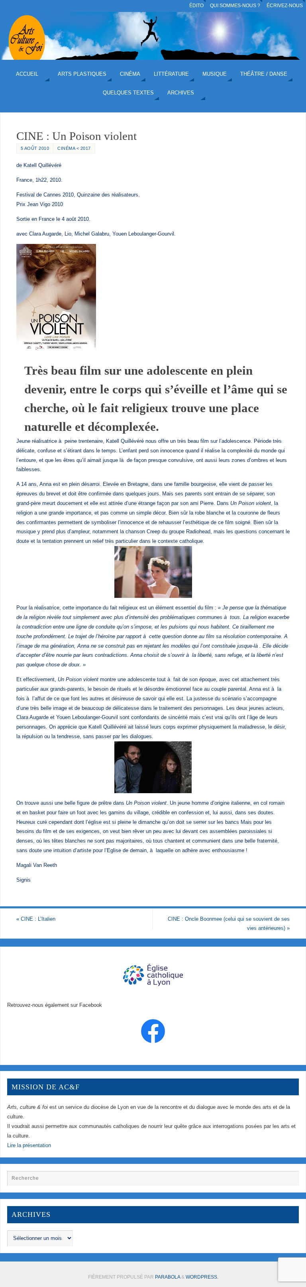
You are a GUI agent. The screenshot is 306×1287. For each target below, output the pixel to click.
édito (196, 5)
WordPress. (202, 1277)
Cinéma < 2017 (74, 148)
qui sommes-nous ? (235, 5)
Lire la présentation (29, 1145)
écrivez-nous (285, 5)
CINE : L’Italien (35, 919)
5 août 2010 (35, 148)
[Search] (289, 1181)
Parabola (167, 1277)
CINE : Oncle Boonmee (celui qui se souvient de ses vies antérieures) (229, 923)
